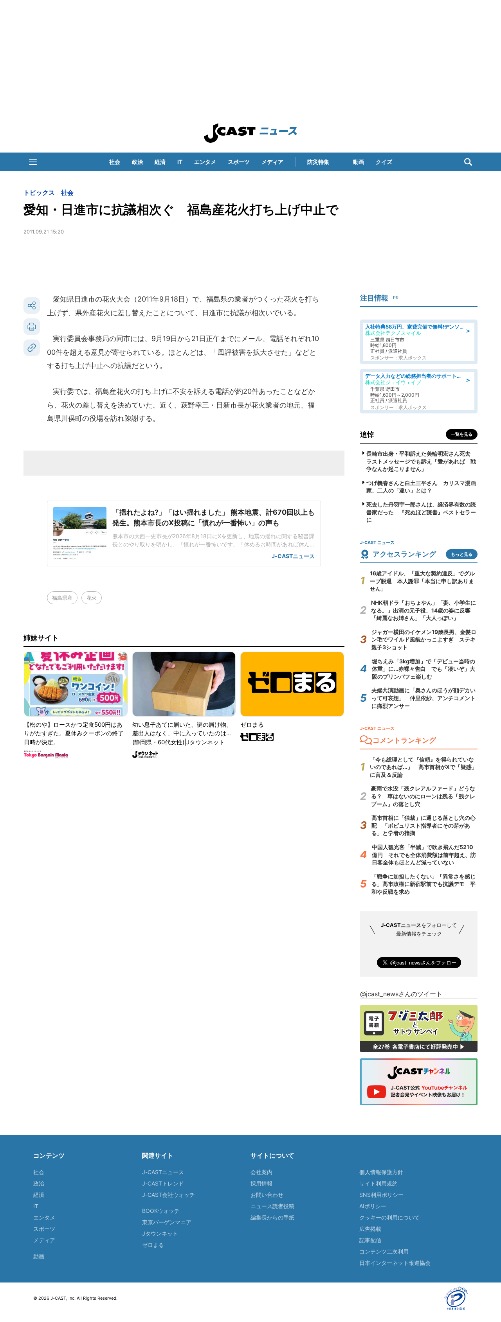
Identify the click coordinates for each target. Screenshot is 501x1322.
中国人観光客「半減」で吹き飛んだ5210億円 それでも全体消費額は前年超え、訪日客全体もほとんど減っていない (424, 855)
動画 (358, 161)
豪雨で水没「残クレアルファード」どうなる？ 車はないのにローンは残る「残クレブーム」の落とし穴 (423, 796)
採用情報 (261, 1183)
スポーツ (239, 161)
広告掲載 (370, 1228)
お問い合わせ (266, 1194)
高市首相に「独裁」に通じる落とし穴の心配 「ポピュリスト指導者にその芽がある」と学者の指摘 (423, 825)
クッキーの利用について (389, 1217)
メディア (272, 161)
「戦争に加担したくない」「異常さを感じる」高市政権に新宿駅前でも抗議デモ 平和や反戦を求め (423, 884)
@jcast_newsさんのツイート (401, 994)
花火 (92, 598)
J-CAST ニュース (250, 133)
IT (179, 161)
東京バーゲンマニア (166, 1222)
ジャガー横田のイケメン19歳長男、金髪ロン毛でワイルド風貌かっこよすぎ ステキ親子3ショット (423, 639)
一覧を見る (461, 434)
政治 (137, 161)
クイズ (384, 161)
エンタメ (205, 161)
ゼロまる (153, 1244)
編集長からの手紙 (272, 1217)
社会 (114, 161)
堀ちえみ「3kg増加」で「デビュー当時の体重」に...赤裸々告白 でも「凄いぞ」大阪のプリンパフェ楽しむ (423, 669)
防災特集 (318, 161)
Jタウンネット (160, 1233)
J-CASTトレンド (163, 1183)
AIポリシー (372, 1206)
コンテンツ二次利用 (384, 1251)
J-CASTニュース (163, 1172)
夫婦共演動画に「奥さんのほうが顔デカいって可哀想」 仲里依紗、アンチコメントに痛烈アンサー (423, 698)
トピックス (39, 192)
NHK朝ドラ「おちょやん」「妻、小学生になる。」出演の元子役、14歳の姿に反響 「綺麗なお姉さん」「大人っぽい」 (423, 610)
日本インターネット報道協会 (395, 1262)
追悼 (367, 434)
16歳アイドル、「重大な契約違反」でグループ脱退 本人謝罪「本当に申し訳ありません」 (422, 581)
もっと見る (461, 554)
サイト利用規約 (378, 1183)
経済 (160, 161)
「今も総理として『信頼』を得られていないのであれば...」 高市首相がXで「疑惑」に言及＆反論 (423, 767)
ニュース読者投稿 (272, 1206)
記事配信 (370, 1240)
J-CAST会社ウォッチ (168, 1194)
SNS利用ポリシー (381, 1194)
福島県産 (62, 598)
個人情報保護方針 (381, 1172)
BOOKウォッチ (161, 1210)
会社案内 (261, 1172)
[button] (32, 162)
